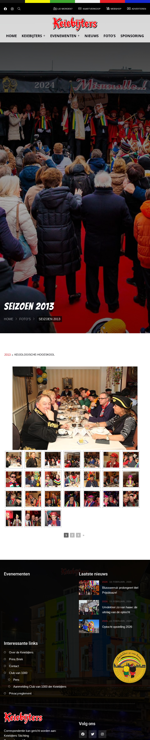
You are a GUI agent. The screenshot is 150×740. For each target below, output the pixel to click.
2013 (7, 354)
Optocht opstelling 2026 (117, 626)
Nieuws (92, 35)
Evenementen (63, 35)
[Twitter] (92, 734)
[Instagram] (12, 8)
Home (11, 35)
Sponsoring (132, 35)
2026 (104, 582)
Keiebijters (32, 35)
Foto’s (110, 35)
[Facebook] (5, 8)
